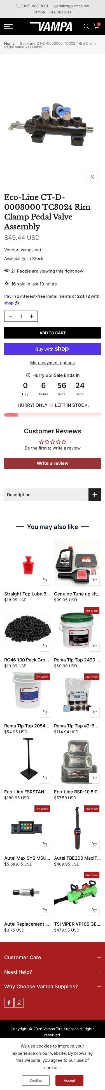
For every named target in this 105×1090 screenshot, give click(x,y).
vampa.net (31, 249)
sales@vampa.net (74, 6)
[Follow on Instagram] (19, 1003)
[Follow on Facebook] (9, 1003)
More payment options (52, 362)
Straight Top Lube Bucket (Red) (37, 594)
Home (9, 43)
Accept (69, 1080)
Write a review (53, 463)
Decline (36, 1080)
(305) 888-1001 (34, 6)
